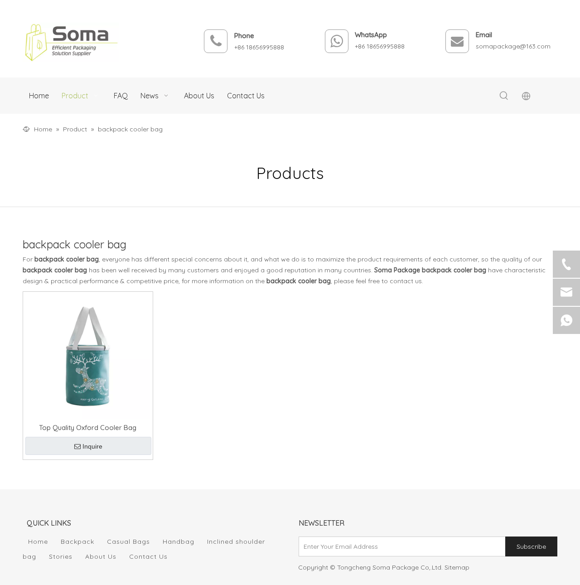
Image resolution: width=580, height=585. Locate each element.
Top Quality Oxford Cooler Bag (87, 427)
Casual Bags (128, 541)
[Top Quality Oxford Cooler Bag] (87, 355)
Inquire (92, 446)
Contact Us (148, 556)
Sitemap (457, 567)
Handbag (178, 541)
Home (38, 541)
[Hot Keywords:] (504, 96)
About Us (100, 556)
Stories (60, 556)
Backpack (77, 541)
